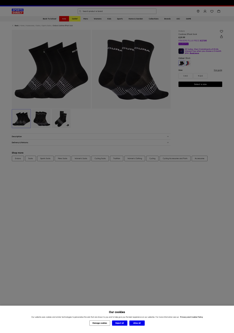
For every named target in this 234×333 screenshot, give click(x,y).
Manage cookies (99, 323)
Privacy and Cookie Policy (191, 317)
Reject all (119, 323)
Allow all (137, 323)
